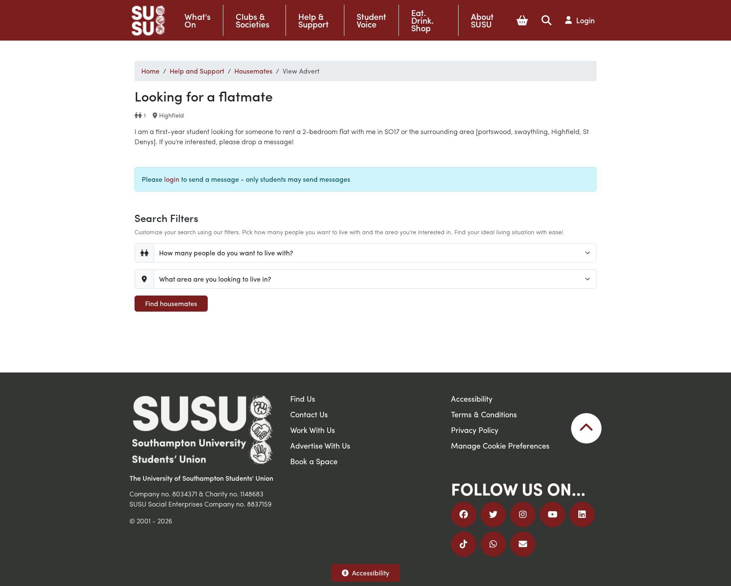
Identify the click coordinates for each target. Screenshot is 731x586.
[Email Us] (523, 544)
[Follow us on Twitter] (493, 514)
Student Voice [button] (371, 20)
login (171, 179)
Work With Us (312, 429)
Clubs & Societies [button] (252, 20)
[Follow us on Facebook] (463, 514)
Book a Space (314, 461)
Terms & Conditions (484, 414)
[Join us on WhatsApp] (493, 544)
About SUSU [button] (482, 20)
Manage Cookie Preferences (500, 445)
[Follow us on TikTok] (463, 544)
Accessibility (370, 573)
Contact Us (309, 414)
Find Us (302, 398)
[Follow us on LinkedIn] (582, 514)
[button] (522, 20)
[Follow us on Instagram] (523, 514)
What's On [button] (197, 20)
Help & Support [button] (313, 20)
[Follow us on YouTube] (552, 514)
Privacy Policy (474, 429)
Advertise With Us (320, 445)
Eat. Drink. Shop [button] (422, 20)
